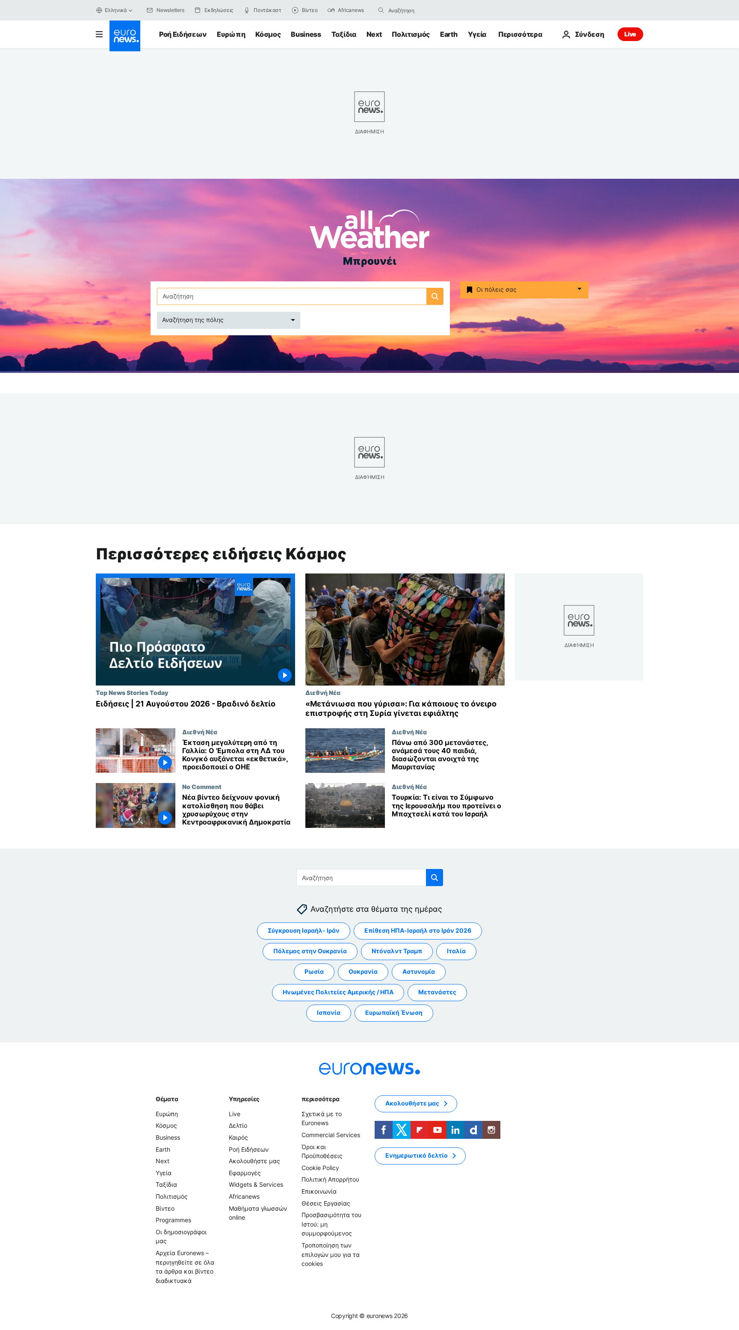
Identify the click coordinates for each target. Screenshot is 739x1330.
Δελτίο (238, 1125)
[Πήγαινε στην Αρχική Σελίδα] (124, 36)
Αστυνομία (418, 971)
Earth (448, 34)
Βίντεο (165, 1208)
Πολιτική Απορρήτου (330, 1179)
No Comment (202, 786)
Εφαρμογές (245, 1172)
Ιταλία (456, 951)
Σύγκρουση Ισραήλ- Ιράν (304, 930)
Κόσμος (268, 34)
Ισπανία (328, 1012)
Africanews (244, 1196)
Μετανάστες (437, 992)
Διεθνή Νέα (322, 692)
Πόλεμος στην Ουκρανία (310, 951)
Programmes (173, 1220)
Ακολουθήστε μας (254, 1160)
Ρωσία (314, 971)
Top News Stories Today (132, 692)
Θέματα (167, 1098)
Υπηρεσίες (244, 1098)
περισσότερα (320, 1098)
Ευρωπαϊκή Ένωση (394, 1012)
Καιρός (238, 1137)
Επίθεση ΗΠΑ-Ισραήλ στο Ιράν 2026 (417, 930)
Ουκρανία (363, 971)
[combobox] (424, 10)
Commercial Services (331, 1134)
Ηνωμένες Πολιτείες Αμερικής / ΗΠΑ (338, 992)
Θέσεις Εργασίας (326, 1203)
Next (374, 34)
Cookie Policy (320, 1167)
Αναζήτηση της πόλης (193, 319)
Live (630, 34)
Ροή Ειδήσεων (183, 34)
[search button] (381, 10)
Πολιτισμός (411, 34)
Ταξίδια (343, 34)
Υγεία (477, 34)
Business (306, 34)
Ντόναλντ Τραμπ (397, 951)
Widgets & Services (256, 1184)
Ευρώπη (231, 34)
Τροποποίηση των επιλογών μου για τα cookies (331, 1254)
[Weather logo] (369, 231)
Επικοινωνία (319, 1191)
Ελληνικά (116, 10)
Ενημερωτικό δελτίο (416, 1155)
